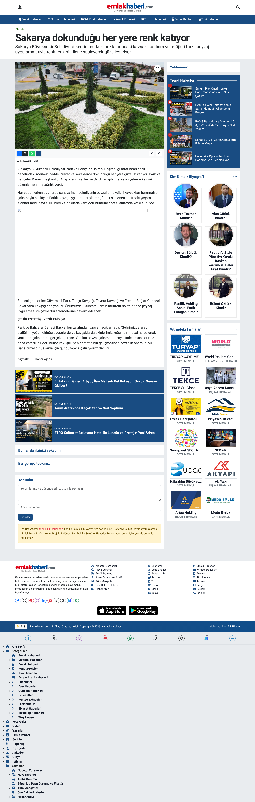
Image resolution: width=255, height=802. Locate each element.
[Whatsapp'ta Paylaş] (32, 153)
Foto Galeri (19, 721)
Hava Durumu (104, 569)
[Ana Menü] (238, 19)
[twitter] (54, 638)
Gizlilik (155, 589)
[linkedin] (233, 638)
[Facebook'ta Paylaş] (19, 153)
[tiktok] (156, 638)
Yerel (19, 28)
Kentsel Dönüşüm (207, 569)
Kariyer (201, 585)
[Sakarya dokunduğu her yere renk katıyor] (89, 105)
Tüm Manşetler (104, 581)
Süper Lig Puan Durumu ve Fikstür (40, 783)
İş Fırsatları (25, 695)
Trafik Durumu (104, 573)
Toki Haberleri (210, 19)
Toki (153, 581)
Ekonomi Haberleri (62, 19)
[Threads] (63, 600)
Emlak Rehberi (183, 19)
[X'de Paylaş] (25, 153)
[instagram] (79, 638)
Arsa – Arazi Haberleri (33, 677)
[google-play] (143, 610)
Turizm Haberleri (155, 19)
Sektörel (156, 577)
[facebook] (28, 638)
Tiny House (203, 577)
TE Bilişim (234, 626)
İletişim (17, 761)
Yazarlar (17, 730)
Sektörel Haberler (95, 19)
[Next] (69, 600)
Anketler (18, 752)
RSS (22, 626)
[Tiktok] (57, 600)
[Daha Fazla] (38, 153)
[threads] (181, 638)
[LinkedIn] (44, 600)
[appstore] (112, 610)
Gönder (25, 517)
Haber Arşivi (103, 589)
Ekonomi (156, 565)
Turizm (201, 581)
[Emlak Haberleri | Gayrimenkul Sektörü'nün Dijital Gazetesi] (130, 7)
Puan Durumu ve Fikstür (109, 577)
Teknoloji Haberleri (31, 713)
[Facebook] (18, 600)
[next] (207, 638)
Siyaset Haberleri (29, 708)
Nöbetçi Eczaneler (106, 565)
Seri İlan (17, 739)
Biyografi (18, 748)
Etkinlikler (25, 682)
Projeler (201, 573)
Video (16, 726)
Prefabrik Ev (158, 573)
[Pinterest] (31, 600)
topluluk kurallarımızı (51, 529)
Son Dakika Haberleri (108, 585)
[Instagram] (37, 600)
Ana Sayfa (18, 646)
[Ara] (238, 7)
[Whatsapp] (76, 600)
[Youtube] (50, 600)
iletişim (201, 592)
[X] (24, 600)
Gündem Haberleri (30, 691)
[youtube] (105, 638)
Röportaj (18, 744)
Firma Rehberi (21, 735)
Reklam (201, 589)
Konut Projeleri (125, 19)
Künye (154, 592)
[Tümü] (235, 67)
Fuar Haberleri (27, 686)
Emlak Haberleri (32, 19)
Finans (155, 585)
